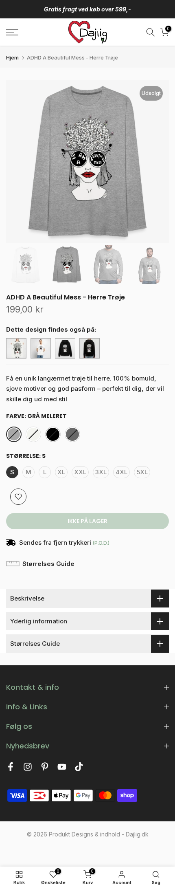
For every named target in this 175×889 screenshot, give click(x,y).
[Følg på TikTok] (78, 769)
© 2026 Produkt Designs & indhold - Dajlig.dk (88, 834)
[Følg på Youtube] (61, 769)
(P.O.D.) (101, 543)
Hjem (12, 57)
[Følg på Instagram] (27, 769)
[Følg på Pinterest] (44, 769)
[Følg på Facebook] (10, 769)
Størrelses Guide (48, 564)
